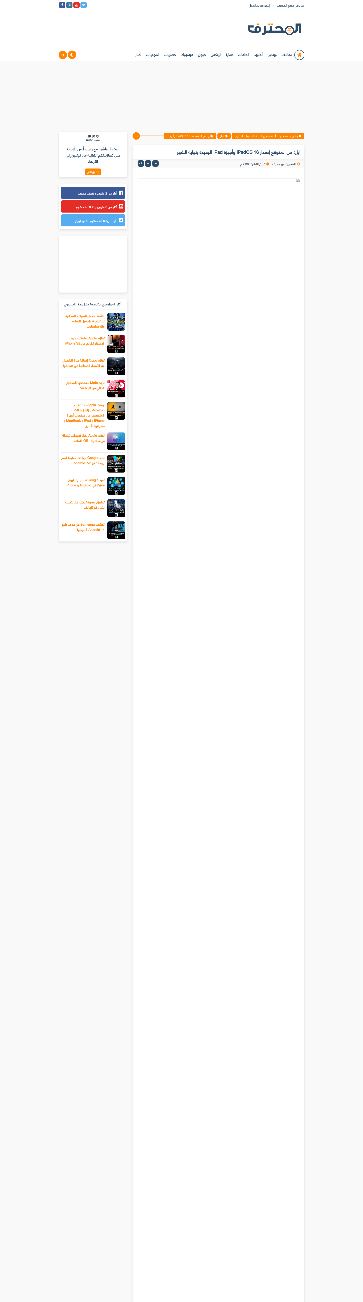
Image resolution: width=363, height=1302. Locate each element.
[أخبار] (133, 5)
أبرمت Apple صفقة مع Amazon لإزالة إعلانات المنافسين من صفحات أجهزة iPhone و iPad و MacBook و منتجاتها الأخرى (84, 415)
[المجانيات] (126, 5)
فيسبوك (187, 54)
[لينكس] (98, 5)
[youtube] (76, 5)
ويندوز (272, 54)
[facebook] (62, 5)
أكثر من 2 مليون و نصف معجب (97, 193)
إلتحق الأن (93, 171)
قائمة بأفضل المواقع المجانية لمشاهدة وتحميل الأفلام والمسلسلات (85, 321)
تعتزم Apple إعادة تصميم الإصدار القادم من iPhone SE (85, 340)
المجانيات (152, 54)
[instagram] (69, 5)
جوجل (202, 54)
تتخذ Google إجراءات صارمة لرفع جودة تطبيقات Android (83, 460)
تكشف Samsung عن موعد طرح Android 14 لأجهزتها (83, 526)
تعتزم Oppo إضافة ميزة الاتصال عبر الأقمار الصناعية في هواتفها (84, 362)
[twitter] (83, 5)
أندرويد (258, 54)
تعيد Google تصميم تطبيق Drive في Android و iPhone (85, 482)
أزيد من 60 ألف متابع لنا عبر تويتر (96, 220)
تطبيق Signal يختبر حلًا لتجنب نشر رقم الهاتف (85, 504)
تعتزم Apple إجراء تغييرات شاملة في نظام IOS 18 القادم (83, 437)
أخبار (138, 54)
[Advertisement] (181, 93)
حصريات (170, 54)
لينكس (216, 54)
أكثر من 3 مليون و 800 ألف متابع (96, 206)
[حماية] (91, 5)
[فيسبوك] (112, 5)
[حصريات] (119, 5)
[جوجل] (105, 5)
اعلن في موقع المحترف (290, 5)
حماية (229, 54)
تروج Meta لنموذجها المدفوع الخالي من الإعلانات (85, 385)
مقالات (287, 54)
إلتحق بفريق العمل (259, 5)
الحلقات (243, 54)
